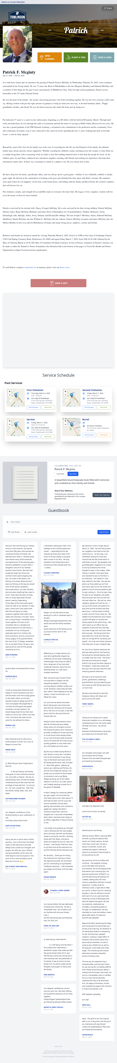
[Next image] (73, 595)
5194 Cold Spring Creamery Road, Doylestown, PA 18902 (42, 401)
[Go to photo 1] (57, 607)
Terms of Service (64, 1053)
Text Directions (33, 407)
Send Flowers (104, 435)
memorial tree (30, 267)
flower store (64, 267)
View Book (60, 474)
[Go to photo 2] (59, 607)
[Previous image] (43, 595)
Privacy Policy (52, 1053)
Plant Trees (48, 407)
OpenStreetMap (61, 1057)
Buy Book (72, 474)
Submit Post (104, 532)
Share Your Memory (102, 495)
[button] (15, 395)
